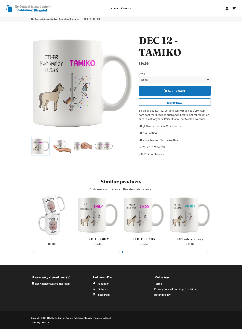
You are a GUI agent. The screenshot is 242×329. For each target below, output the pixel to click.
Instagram (103, 294)
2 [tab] (122, 252)
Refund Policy (162, 294)
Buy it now (175, 103)
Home (114, 8)
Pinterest (102, 289)
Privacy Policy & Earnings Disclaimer (176, 289)
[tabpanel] (51, 220)
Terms (158, 283)
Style (142, 73)
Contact (126, 8)
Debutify (45, 322)
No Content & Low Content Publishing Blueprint (55, 19)
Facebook (103, 283)
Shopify (108, 318)
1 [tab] (119, 252)
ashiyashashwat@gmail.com (52, 283)
